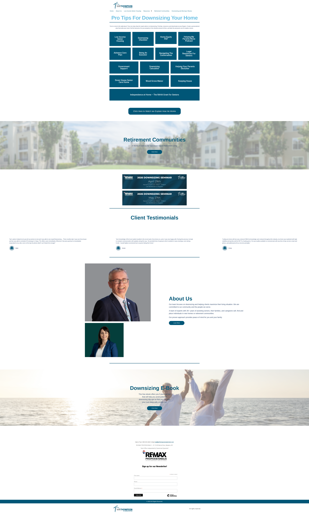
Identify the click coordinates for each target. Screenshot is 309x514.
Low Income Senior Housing (132, 11)
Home (111, 11)
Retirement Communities (161, 11)
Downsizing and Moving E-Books (182, 11)
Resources (146, 11)
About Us (119, 11)
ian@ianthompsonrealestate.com (164, 442)
